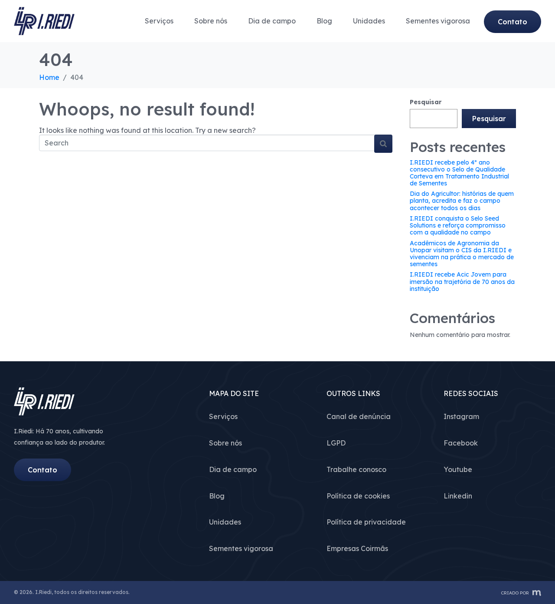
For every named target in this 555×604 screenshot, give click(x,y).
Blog (324, 21)
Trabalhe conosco (356, 469)
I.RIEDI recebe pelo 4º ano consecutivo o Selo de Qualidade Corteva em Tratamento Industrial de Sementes (459, 172)
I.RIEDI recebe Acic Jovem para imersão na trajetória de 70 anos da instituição (462, 281)
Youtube (458, 469)
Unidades (369, 21)
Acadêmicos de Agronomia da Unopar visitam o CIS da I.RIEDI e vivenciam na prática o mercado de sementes (462, 253)
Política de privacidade (366, 522)
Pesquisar (425, 102)
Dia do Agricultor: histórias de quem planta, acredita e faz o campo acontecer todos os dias (462, 200)
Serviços (159, 21)
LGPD (336, 443)
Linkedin (458, 496)
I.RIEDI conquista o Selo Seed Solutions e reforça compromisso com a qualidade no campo (458, 225)
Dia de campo (272, 21)
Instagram (461, 416)
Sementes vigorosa (438, 21)
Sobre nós (210, 21)
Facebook (461, 443)
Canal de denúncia (358, 416)
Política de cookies (358, 496)
